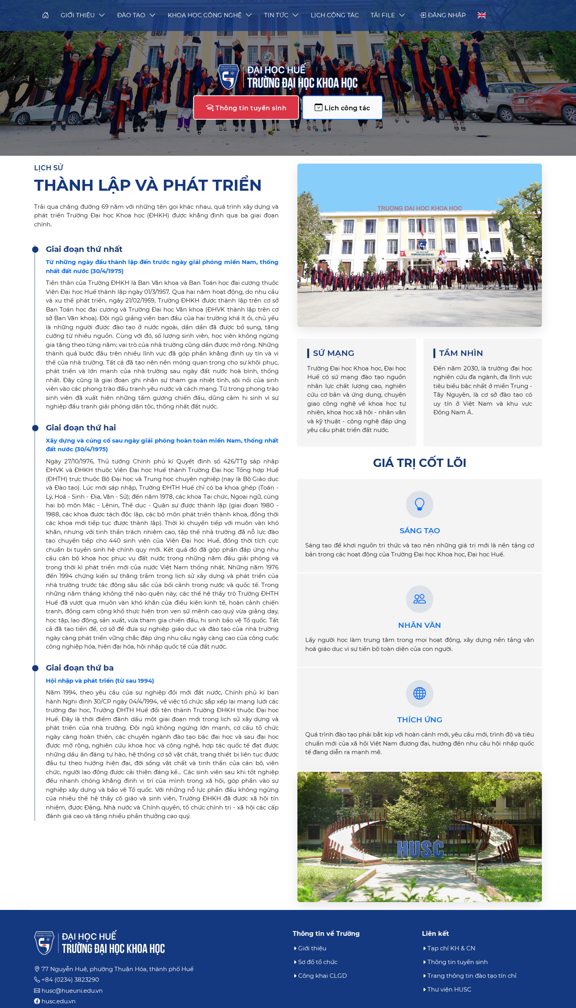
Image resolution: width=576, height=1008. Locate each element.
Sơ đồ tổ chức (317, 962)
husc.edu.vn (59, 1001)
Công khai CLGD (322, 976)
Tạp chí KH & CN (451, 948)
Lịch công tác (346, 108)
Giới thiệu (312, 948)
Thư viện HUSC (449, 989)
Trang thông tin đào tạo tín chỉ (471, 976)
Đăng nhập (446, 15)
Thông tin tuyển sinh (250, 108)
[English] (479, 15)
